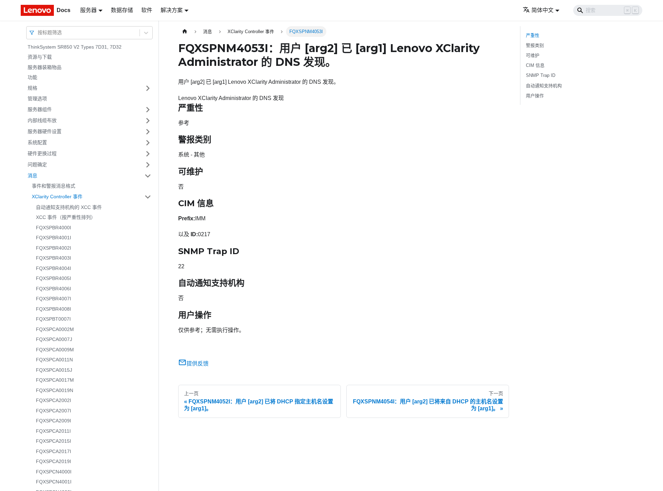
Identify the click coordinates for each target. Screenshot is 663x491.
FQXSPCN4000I (53, 471)
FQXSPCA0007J (54, 339)
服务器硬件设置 (44, 131)
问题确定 (37, 164)
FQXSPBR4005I (53, 278)
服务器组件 (40, 109)
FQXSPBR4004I (53, 268)
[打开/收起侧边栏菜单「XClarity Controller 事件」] (147, 196)
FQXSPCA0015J (54, 370)
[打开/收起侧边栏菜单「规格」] (147, 88)
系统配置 (37, 142)
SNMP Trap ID (540, 75)
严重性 (532, 35)
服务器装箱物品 (44, 67)
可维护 (532, 55)
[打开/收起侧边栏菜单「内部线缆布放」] (147, 120)
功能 (32, 77)
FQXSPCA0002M (55, 329)
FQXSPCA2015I (53, 441)
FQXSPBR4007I (53, 299)
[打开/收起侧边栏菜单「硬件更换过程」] (147, 153)
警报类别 (535, 45)
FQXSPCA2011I (53, 431)
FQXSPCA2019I (53, 461)
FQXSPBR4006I (53, 288)
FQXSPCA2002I (53, 400)
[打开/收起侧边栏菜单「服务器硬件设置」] (147, 131)
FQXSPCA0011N (54, 360)
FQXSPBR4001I (53, 238)
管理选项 (37, 98)
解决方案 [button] (172, 10)
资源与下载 (40, 57)
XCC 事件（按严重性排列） (66, 217)
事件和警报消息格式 (53, 186)
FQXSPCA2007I (53, 410)
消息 (32, 175)
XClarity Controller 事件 (57, 196)
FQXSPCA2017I (53, 451)
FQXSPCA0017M (55, 380)
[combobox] (38, 33)
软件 (146, 10)
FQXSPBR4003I (53, 258)
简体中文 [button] (542, 10)
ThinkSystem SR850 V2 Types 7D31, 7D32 (75, 47)
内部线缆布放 (42, 120)
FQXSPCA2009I (53, 421)
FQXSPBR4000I (53, 227)
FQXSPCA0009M (55, 349)
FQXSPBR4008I (53, 309)
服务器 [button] (88, 10)
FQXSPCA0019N (54, 390)
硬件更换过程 (42, 153)
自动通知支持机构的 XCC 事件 (69, 207)
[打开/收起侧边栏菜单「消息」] (147, 175)
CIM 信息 (535, 65)
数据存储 (122, 10)
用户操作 (535, 95)
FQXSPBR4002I (53, 248)
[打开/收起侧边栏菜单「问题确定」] (147, 164)
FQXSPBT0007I (53, 319)
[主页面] (184, 31)
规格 (32, 88)
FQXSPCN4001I (53, 482)
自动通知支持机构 (544, 85)
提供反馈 (197, 364)
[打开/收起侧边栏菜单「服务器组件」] (147, 109)
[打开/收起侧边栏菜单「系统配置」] (147, 142)
